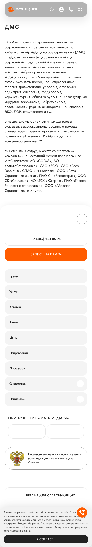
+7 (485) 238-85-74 (70, 9)
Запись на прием (46, 254)
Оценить (33, 462)
